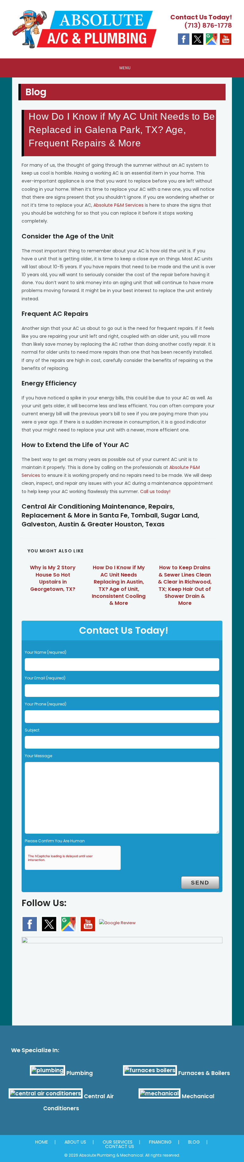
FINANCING (160, 1142)
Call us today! (155, 491)
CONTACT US (119, 1146)
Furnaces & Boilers (204, 1073)
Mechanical (198, 1096)
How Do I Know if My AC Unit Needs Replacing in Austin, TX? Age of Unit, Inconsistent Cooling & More (119, 585)
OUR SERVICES (117, 1142)
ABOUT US (75, 1142)
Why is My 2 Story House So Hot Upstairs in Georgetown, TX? (53, 578)
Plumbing (79, 1073)
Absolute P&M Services (118, 205)
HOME (41, 1142)
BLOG (194, 1142)
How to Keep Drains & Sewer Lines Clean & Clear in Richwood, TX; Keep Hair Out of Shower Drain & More (185, 585)
